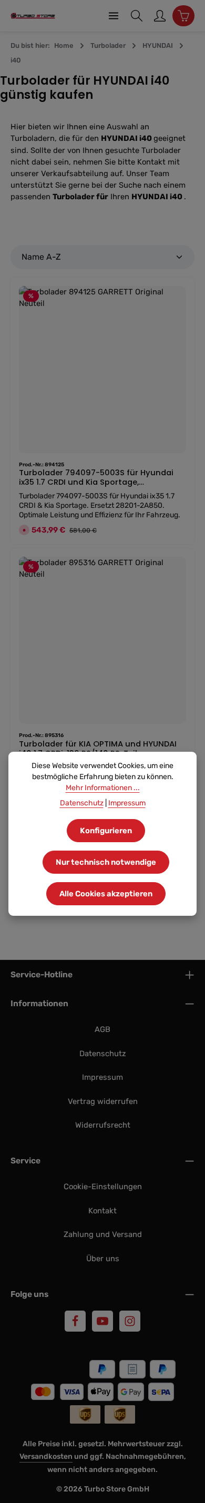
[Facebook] (75, 1321)
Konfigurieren (106, 830)
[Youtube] (102, 1321)
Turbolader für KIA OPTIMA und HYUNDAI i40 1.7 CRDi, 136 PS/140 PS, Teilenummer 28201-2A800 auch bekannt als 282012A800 (98, 749)
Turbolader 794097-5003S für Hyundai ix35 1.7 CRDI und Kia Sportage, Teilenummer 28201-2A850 (96, 478)
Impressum (102, 1077)
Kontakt (102, 1210)
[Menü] (113, 15)
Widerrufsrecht (102, 1125)
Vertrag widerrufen (103, 1101)
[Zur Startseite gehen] (33, 16)
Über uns (102, 1258)
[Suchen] (136, 15)
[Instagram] (129, 1321)
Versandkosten (46, 1456)
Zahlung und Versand (103, 1234)
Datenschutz (102, 1053)
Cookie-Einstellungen (103, 1186)
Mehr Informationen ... (103, 787)
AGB (102, 1029)
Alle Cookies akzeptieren (105, 893)
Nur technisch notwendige (106, 862)
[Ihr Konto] (159, 15)
